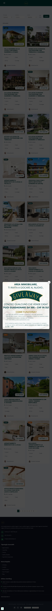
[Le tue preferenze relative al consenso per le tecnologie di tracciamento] (2, 608)
